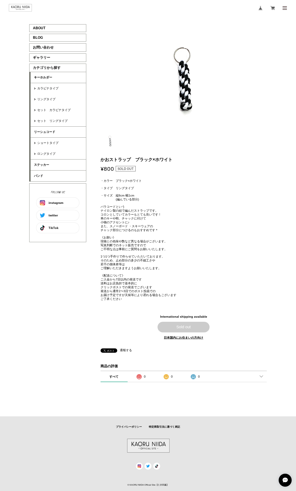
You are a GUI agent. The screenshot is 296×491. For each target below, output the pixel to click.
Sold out (183, 327)
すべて (114, 376)
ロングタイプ (46, 153)
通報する (126, 350)
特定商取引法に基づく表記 (164, 426)
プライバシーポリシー (129, 426)
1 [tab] (110, 140)
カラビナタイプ (48, 88)
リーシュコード (44, 132)
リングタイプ (46, 99)
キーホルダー (43, 77)
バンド (38, 175)
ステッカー (41, 164)
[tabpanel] (184, 77)
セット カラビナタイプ (54, 110)
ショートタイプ (48, 143)
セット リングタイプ (52, 120)
